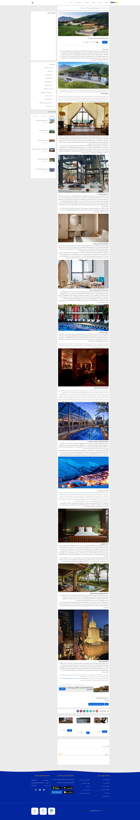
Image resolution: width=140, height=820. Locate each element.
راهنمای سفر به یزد (37, 53)
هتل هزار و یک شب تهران (82, 678)
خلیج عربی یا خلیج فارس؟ (42, 159)
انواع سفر (50, 75)
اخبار (87, 732)
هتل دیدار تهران (73, 678)
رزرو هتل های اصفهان (37, 33)
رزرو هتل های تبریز (37, 45)
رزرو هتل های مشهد (37, 22)
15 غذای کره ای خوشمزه (43, 140)
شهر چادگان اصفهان (43, 130)
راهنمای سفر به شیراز (49, 41)
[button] (32, 3)
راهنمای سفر (86, 2)
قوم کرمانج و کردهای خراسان (42, 169)
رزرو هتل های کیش (49, 33)
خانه (108, 8)
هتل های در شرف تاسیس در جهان (96, 704)
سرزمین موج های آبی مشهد (42, 120)
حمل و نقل (49, 85)
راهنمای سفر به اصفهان (37, 30)
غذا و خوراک (104, 731)
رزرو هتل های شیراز (49, 45)
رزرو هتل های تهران (49, 22)
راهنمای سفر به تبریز (37, 41)
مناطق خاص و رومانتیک (47, 103)
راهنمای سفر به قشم (49, 53)
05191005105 (34, 780)
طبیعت (50, 96)
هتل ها (102, 8)
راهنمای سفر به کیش (49, 30)
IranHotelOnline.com (95, 811)
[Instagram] (36, 790)
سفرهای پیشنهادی (48, 92)
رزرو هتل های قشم (49, 56)
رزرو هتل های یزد (37, 56)
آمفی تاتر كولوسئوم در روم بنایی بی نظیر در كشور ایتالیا (66, 725)
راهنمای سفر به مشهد (37, 19)
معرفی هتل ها (78, 2)
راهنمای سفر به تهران (49, 19)
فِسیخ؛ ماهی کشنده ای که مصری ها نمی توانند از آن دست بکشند (101, 726)
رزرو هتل (106, 2)
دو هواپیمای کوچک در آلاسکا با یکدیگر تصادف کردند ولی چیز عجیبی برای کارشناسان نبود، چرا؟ (83, 727)
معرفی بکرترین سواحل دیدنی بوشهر (40, 149)
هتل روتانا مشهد (65, 678)
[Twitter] (44, 790)
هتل (106, 704)
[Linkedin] (40, 790)
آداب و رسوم (49, 68)
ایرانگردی (100, 2)
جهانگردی (93, 2)
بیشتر (71, 2)
